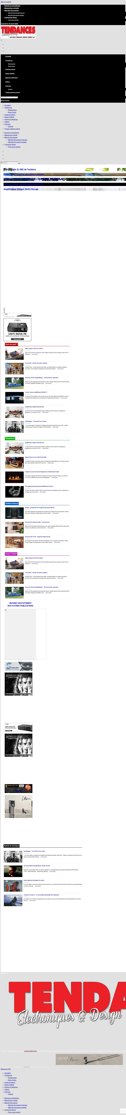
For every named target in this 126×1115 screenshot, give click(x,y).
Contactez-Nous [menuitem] (10, 1110)
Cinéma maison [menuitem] (9, 1082)
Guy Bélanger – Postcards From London (36, 421)
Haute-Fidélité (9, 117)
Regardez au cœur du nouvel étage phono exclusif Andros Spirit (42, 471)
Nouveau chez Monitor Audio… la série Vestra (37, 522)
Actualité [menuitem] (7, 1073)
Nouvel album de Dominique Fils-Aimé (34, 880)
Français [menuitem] (7, 1092)
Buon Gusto (12, 112)
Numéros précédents (12, 6)
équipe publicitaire (30, 1051)
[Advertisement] (17, 221)
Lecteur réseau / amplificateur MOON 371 (24, 184)
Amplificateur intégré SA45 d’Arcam (21, 189)
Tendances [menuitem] (8, 1075)
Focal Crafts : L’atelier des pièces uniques (24, 174)
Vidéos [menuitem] (6, 1089)
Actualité (7, 105)
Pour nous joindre (13, 20)
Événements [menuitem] (12, 1078)
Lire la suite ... (35, 354)
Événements (12, 110)
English (10, 126)
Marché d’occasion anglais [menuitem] (17, 1107)
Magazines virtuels (11, 8)
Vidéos (6, 122)
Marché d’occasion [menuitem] (10, 1103)
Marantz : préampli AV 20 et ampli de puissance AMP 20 (39, 507)
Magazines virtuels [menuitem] (10, 1100)
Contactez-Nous (10, 17)
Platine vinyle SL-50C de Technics (20, 169)
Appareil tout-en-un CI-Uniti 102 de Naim (35, 457)
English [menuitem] (10, 1094)
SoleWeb (27, 1067)
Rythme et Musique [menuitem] (11, 1087)
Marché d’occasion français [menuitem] (17, 1105)
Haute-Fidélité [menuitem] (9, 1085)
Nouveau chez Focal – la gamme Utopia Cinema (37, 536)
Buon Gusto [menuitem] (12, 1080)
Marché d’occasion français (16, 13)
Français (7, 124)
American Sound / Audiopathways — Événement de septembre (33, 179)
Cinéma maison (9, 115)
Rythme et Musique (11, 119)
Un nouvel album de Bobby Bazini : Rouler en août (37, 865)
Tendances (8, 108)
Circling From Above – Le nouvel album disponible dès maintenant (41, 895)
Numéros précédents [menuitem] (11, 1098)
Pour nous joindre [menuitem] (14, 1112)
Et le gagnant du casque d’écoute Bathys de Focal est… (39, 486)
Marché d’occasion (11, 10)
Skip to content (6, 2)
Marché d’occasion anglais (16, 15)
